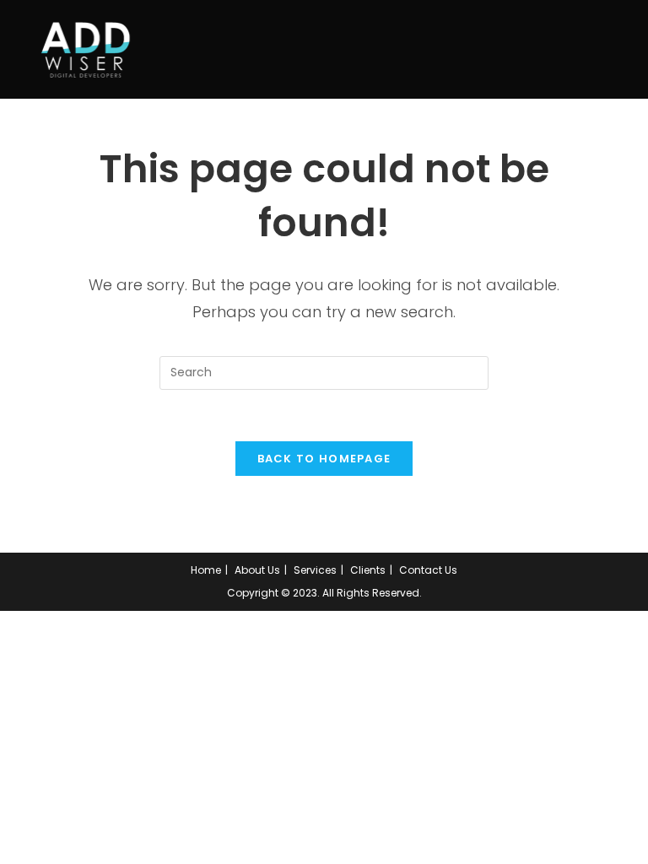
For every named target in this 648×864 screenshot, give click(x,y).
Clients (368, 570)
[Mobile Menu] (611, 49)
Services (315, 570)
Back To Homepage (324, 459)
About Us (257, 570)
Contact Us (428, 570)
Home (206, 570)
